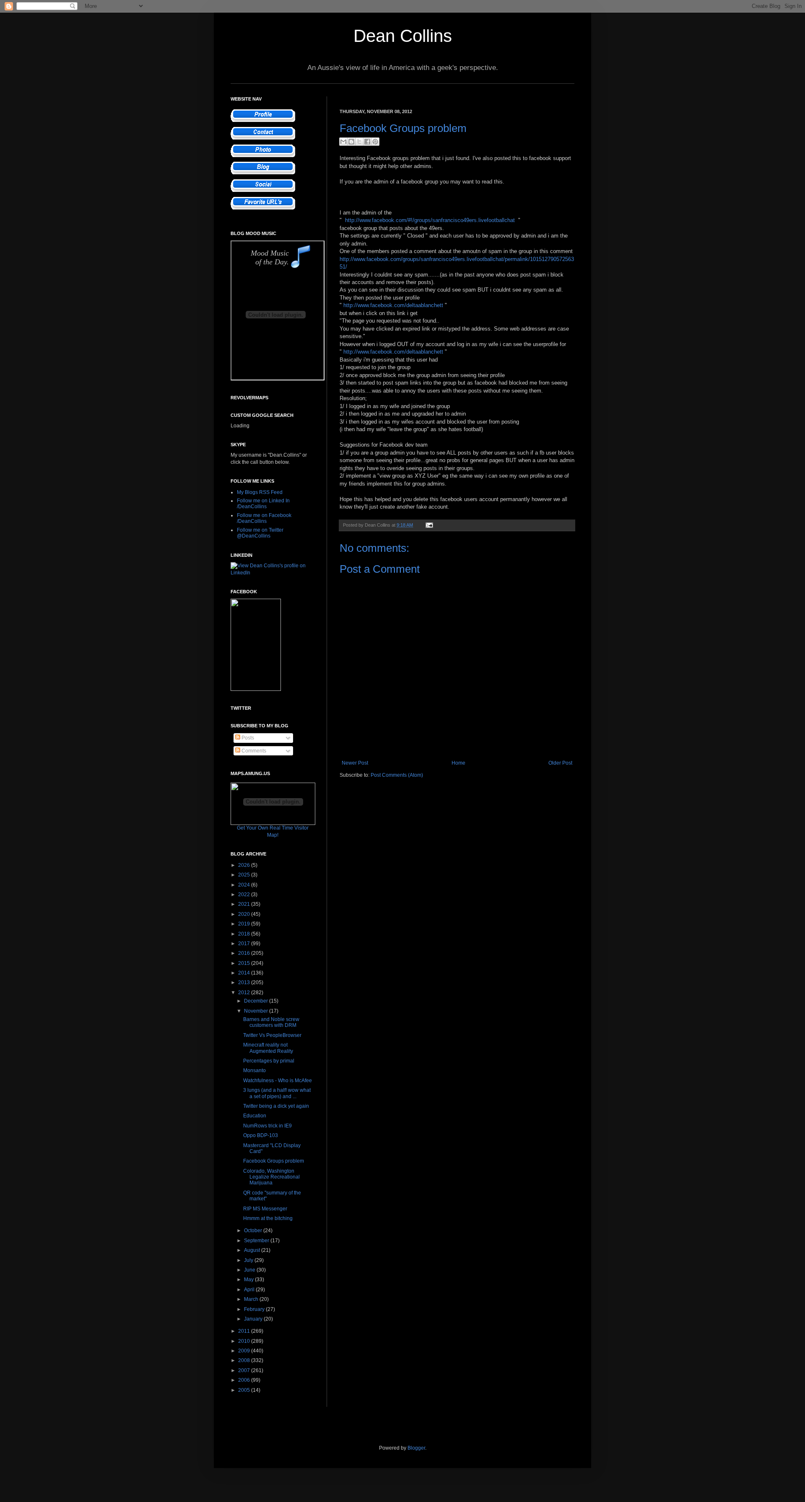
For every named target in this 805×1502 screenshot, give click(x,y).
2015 (244, 963)
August (252, 1250)
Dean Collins (402, 36)
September (257, 1240)
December (256, 1001)
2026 (244, 865)
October (253, 1230)
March (252, 1299)
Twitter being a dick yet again (276, 1106)
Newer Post (355, 763)
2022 (244, 894)
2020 (244, 914)
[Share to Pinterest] (375, 141)
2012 (244, 992)
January (254, 1319)
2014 (244, 973)
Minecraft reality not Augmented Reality (268, 1048)
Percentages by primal (268, 1061)
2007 (244, 1370)
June (250, 1270)
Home (458, 763)
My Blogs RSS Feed (260, 492)
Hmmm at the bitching (268, 1218)
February (255, 1309)
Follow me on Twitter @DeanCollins (260, 533)
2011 (244, 1331)
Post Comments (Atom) (397, 775)
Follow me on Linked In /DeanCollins (263, 503)
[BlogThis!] (351, 141)
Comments (253, 751)
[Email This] (343, 141)
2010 (244, 1341)
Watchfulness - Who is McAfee (277, 1080)
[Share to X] (359, 141)
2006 (244, 1380)
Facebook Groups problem (273, 1161)
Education (254, 1116)
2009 (244, 1351)
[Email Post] (428, 524)
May (249, 1279)
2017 (244, 943)
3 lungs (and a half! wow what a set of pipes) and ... (277, 1093)
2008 (244, 1360)
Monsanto (254, 1070)
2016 (244, 953)
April (250, 1290)
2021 (244, 904)
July (249, 1260)
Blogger (416, 1448)
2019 (244, 924)
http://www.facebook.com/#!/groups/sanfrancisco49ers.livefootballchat (430, 220)
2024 (244, 885)
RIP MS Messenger (265, 1209)
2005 (244, 1390)
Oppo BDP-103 (260, 1135)
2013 (244, 982)
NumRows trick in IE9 (267, 1126)
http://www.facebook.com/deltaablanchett (393, 305)
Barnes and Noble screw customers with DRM (271, 1022)
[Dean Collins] (256, 689)
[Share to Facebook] (367, 141)
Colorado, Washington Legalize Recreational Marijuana (271, 1177)
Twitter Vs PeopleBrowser (272, 1035)
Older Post (560, 763)
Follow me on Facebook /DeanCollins (264, 518)
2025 (244, 875)
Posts (247, 738)
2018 (244, 934)
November (256, 1011)
